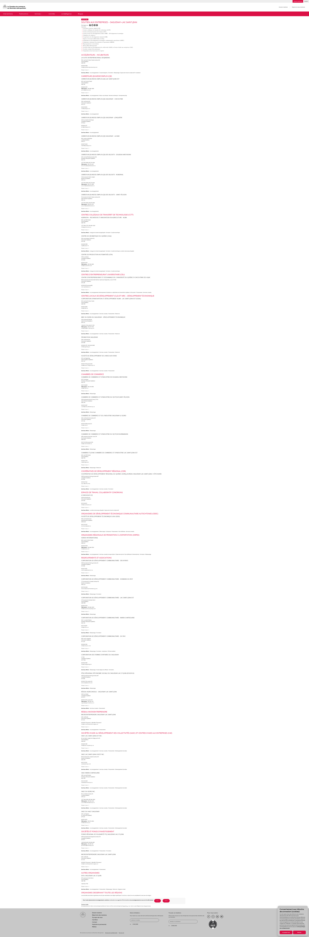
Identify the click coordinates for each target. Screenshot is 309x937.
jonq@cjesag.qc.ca (85, 127)
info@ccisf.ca (84, 425)
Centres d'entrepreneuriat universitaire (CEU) (94, 32)
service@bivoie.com (86, 90)
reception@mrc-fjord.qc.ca (87, 328)
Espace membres (298, 1)
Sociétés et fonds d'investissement (91, 49)
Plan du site (121, 932)
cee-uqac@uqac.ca (85, 286)
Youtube (221, 916)
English (306, 1)
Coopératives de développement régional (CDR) (95, 37)
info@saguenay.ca (85, 346)
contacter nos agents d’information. (119, 900)
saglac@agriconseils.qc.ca (87, 702)
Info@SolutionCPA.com (86, 265)
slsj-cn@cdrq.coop (85, 483)
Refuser (299, 932)
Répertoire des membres (298, 7)
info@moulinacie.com (86, 504)
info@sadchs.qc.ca (85, 822)
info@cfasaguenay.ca (86, 664)
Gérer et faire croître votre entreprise (112, 906)
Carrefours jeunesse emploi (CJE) (91, 28)
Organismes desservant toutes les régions (93, 51)
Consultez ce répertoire (126, 895)
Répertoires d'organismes (144, 906)
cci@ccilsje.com (85, 462)
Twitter (213, 916)
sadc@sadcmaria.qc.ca (86, 782)
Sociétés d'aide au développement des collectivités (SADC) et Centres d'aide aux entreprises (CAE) (108, 47)
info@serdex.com (85, 548)
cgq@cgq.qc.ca (85, 245)
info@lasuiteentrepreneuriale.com (89, 67)
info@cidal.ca (84, 308)
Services (38, 14)
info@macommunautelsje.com (88, 608)
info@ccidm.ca (84, 388)
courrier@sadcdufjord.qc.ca (88, 802)
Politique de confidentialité (111, 932)
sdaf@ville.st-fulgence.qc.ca (88, 365)
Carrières (95, 920)
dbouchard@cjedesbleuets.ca (88, 165)
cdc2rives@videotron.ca (87, 570)
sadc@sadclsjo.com (86, 764)
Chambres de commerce (89, 35)
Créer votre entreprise (96, 906)
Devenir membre (283, 7)
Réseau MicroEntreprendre (90, 45)
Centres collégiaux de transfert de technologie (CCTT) (96, 30)
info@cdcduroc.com (86, 645)
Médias (94, 927)
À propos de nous (97, 917)
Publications (23, 14)
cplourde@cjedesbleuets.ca (87, 185)
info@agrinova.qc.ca (86, 227)
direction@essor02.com (86, 682)
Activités (52, 14)
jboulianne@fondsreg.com (87, 845)
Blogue (80, 14)
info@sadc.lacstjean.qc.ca (87, 745)
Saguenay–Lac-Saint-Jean (129, 906)
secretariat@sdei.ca (86, 526)
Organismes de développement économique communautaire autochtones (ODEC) (103, 40)
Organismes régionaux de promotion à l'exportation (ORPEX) (98, 42)
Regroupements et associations (91, 44)
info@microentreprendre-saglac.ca (89, 724)
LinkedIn (217, 916)
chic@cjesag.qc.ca (85, 108)
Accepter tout (286, 932)
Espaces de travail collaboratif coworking (93, 38)
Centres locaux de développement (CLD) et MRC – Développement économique (103, 33)
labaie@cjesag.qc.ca (86, 145)
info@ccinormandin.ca (86, 443)
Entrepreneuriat (85, 906)
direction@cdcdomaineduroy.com (89, 588)
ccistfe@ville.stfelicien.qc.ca (88, 406)
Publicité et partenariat (99, 924)
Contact (94, 922)
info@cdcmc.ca (85, 627)
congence (66, 14)
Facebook (208, 916)
